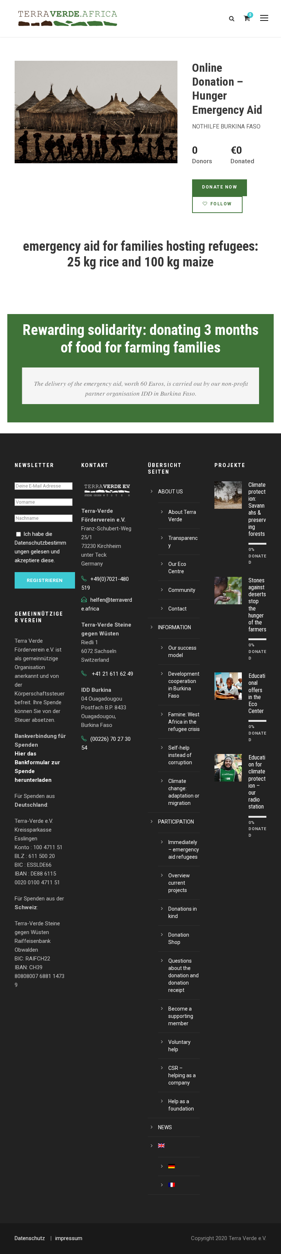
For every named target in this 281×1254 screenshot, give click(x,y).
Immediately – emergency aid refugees (183, 849)
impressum (68, 1238)
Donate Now (219, 187)
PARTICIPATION (176, 822)
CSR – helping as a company (182, 1075)
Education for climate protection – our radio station (257, 782)
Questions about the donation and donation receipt (183, 975)
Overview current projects (179, 883)
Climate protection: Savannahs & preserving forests (257, 509)
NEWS (165, 1127)
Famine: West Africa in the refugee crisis (184, 722)
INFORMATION (174, 627)
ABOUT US (170, 491)
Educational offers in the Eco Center (256, 693)
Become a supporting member (180, 1016)
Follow (221, 203)
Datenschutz (30, 1238)
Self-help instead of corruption (180, 755)
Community (181, 590)
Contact (177, 609)
